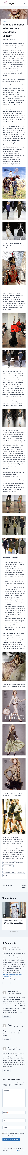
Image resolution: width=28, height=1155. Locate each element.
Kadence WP (21, 1150)
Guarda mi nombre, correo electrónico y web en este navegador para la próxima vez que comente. (14, 1133)
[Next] (23, 916)
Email (5, 1120)
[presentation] (14, 910)
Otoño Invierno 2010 (8, 869)
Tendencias (21, 872)
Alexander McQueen (8, 862)
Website (5, 1127)
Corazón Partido (7, 884)
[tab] (10, 931)
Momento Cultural (8, 865)
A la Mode (5, 21)
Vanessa (6, 39)
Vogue (5, 875)
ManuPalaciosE (13, 948)
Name (5, 1113)
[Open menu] (24, 3)
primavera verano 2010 (9, 872)
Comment (6, 1090)
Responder (6, 983)
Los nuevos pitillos (22, 885)
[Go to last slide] (4, 916)
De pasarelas (19, 862)
